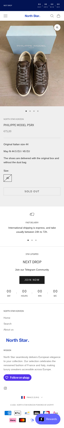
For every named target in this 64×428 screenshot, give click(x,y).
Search (8, 323)
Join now (32, 280)
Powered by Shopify (45, 405)
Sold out (32, 191)
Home (7, 317)
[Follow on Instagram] (5, 388)
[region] (32, 223)
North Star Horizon (14, 119)
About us (9, 329)
